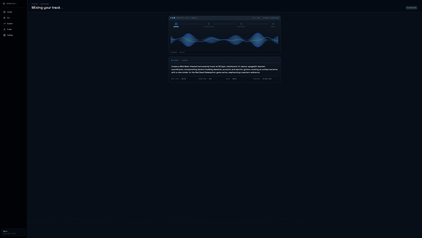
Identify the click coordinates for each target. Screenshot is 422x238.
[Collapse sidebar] (3, 3)
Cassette (12, 4)
